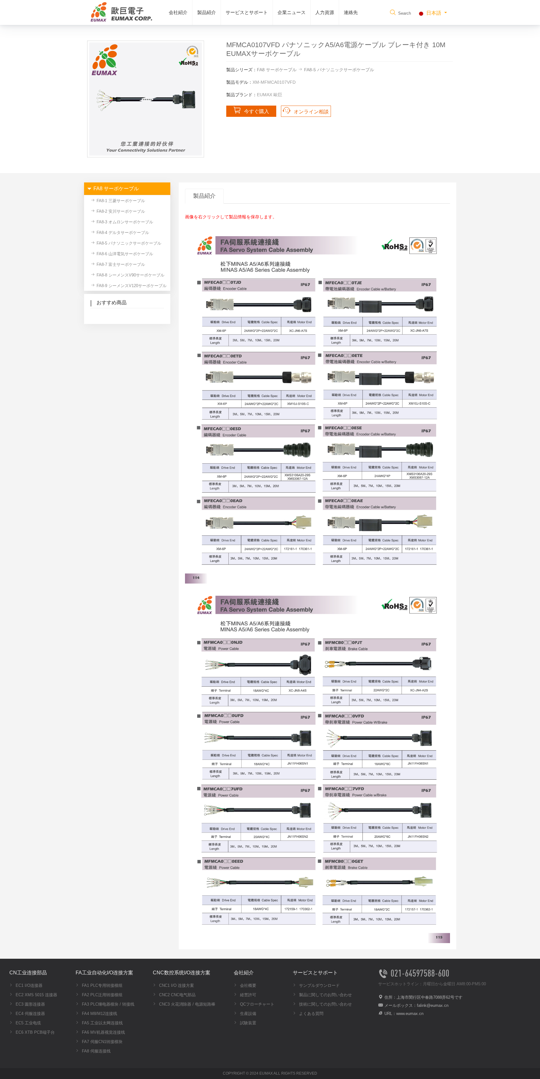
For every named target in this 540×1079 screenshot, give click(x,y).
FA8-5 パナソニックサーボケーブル (339, 69)
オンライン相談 (311, 112)
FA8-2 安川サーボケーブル (120, 211)
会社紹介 (178, 12)
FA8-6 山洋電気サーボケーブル (124, 253)
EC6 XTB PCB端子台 (34, 1032)
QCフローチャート (256, 1004)
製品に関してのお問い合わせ (325, 994)
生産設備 (247, 1013)
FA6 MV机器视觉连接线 (103, 1032)
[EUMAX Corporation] (120, 11)
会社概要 (247, 985)
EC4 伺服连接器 (29, 1013)
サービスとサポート (247, 12)
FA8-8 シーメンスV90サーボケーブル (129, 275)
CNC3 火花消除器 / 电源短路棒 (186, 1004)
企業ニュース (292, 12)
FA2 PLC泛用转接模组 (101, 994)
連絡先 (351, 12)
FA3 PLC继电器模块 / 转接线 (107, 1004)
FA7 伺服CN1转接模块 (101, 1041)
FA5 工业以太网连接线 (102, 1023)
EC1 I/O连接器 (28, 985)
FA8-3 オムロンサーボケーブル (124, 222)
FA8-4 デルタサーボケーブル (122, 232)
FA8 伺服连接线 (96, 1051)
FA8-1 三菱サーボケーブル (120, 200)
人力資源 (324, 12)
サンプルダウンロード (319, 985)
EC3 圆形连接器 (29, 1004)
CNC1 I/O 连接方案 (176, 985)
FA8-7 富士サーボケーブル (120, 264)
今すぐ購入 (256, 111)
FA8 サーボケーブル (277, 69)
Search (404, 13)
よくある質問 (310, 1013)
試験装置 (247, 1023)
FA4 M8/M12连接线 (99, 1013)
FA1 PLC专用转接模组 (101, 985)
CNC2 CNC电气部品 (177, 994)
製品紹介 (206, 12)
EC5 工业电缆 (27, 1023)
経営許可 (247, 994)
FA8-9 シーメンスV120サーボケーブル (131, 285)
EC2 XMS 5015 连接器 (35, 994)
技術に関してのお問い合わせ (325, 1004)
